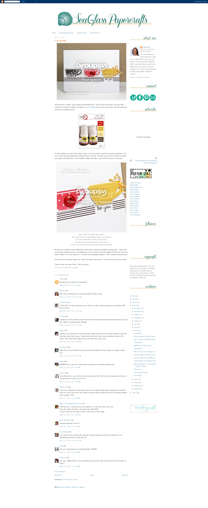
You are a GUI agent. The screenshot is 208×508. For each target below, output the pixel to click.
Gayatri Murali (134, 192)
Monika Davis (134, 206)
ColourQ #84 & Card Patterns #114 (145, 361)
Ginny (61, 361)
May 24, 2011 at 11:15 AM (71, 311)
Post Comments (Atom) (70, 479)
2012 (134, 302)
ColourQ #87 (138, 333)
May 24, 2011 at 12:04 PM (70, 342)
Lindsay (62, 290)
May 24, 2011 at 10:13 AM (71, 297)
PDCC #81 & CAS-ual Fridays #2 (144, 352)
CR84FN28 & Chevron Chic (142, 345)
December (137, 308)
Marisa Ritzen (134, 201)
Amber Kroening (135, 183)
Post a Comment (60, 471)
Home (54, 33)
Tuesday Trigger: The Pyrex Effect (144, 336)
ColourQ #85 (138, 349)
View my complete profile (140, 77)
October (137, 315)
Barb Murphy (134, 185)
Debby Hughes (134, 189)
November (137, 311)
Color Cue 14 (138, 369)
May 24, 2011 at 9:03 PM (70, 398)
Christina (146, 47)
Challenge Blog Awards (66, 33)
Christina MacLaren (136, 187)
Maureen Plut (134, 203)
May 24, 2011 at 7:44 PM (70, 382)
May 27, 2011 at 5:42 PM (70, 452)
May (135, 330)
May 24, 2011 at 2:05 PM (70, 367)
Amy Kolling (64, 432)
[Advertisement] (104, 501)
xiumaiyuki (63, 302)
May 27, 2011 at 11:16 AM (71, 440)
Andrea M (63, 457)
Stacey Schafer (134, 210)
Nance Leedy (64, 387)
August (136, 321)
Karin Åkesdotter (65, 420)
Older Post (125, 475)
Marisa (62, 330)
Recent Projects (95, 33)
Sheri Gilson (134, 208)
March (136, 382)
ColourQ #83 (138, 375)
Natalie (62, 279)
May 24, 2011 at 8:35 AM (70, 285)
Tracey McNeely (135, 215)
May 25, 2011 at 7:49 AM (70, 415)
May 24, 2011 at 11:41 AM (71, 325)
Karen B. (62, 373)
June (135, 327)
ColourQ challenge (90, 107)
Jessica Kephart (135, 194)
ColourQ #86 (138, 342)
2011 (134, 305)
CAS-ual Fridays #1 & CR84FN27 (144, 358)
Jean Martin (63, 347)
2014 (134, 296)
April (136, 379)
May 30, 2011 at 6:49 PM (70, 466)
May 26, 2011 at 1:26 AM (70, 426)
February (137, 386)
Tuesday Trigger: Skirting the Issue (145, 355)
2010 (134, 393)
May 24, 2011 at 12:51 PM (70, 356)
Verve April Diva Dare (141, 372)
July (135, 324)
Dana (61, 446)
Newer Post (58, 475)
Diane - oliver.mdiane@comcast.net (71, 403)
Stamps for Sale (82, 33)
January (136, 389)
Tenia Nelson (134, 212)
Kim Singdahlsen (135, 196)
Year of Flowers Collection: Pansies (145, 339)
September (137, 318)
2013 (134, 299)
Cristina (62, 316)
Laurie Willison (135, 199)
